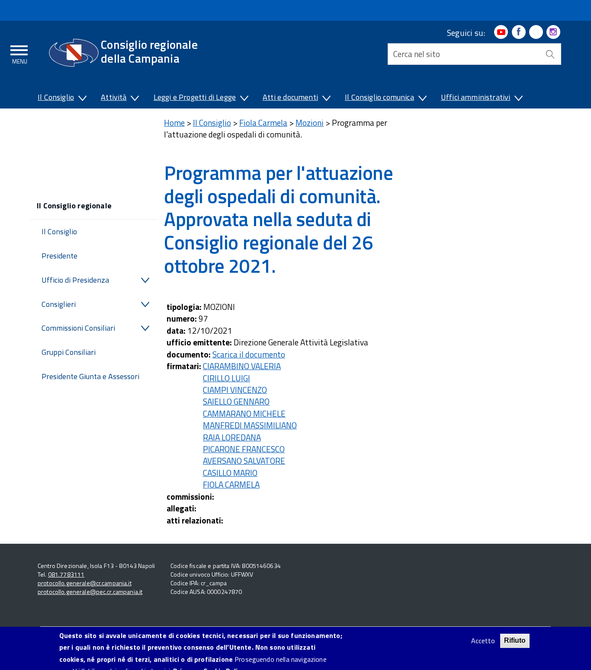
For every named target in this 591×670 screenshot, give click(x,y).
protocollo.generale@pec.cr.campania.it (90, 591)
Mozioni (310, 122)
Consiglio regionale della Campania (149, 51)
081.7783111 (66, 574)
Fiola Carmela (263, 122)
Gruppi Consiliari (69, 352)
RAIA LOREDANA (232, 437)
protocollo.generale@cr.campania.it (85, 582)
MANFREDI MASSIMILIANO (250, 425)
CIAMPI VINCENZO (235, 389)
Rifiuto (515, 640)
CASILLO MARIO (230, 472)
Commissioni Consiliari (78, 328)
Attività (113, 97)
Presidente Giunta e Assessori (90, 376)
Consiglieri (59, 304)
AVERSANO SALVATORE (244, 460)
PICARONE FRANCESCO (244, 449)
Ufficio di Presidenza (75, 280)
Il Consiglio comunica (379, 97)
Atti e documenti (290, 97)
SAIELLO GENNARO (236, 401)
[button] (81, 99)
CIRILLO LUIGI (226, 378)
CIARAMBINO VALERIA (242, 366)
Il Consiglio (56, 97)
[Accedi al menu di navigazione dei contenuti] (19, 53)
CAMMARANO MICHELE (244, 413)
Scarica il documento (248, 354)
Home (174, 122)
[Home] (74, 53)
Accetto (483, 641)
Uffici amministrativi (476, 97)
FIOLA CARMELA (231, 484)
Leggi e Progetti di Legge (195, 97)
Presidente (59, 256)
